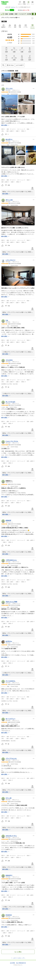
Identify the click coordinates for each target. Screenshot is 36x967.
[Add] (32, 18)
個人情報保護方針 (21, 963)
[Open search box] (3, 65)
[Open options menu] (34, 88)
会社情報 (12, 963)
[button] (6, 77)
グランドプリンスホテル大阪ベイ (10, 17)
